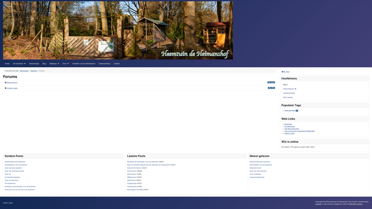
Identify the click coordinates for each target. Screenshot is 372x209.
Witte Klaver (131, 174)
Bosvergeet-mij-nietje (135, 190)
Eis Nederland (290, 126)
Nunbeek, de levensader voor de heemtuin (142, 162)
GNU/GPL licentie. (356, 204)
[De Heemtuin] (24, 63)
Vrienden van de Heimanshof (83, 64)
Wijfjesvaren (131, 177)
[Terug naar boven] (368, 205)
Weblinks (53, 64)
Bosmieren (288, 124)
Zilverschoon (132, 171)
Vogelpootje (131, 183)
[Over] (67, 63)
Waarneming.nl (12, 82)
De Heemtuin (18, 64)
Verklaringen (34, 64)
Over (64, 64)
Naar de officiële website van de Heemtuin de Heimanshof (148, 165)
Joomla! (318, 204)
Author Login (8, 203)
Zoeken (117, 64)
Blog (44, 64)
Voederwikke (132, 186)
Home (7, 64)
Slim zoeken (288, 97)
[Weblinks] (58, 63)
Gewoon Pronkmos (134, 168)
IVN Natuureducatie (292, 129)
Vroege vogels (12, 88)
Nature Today (289, 133)
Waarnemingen (290, 110)
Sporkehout (131, 180)
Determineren (288, 89)
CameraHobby (104, 64)
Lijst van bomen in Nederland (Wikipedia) (300, 131)
